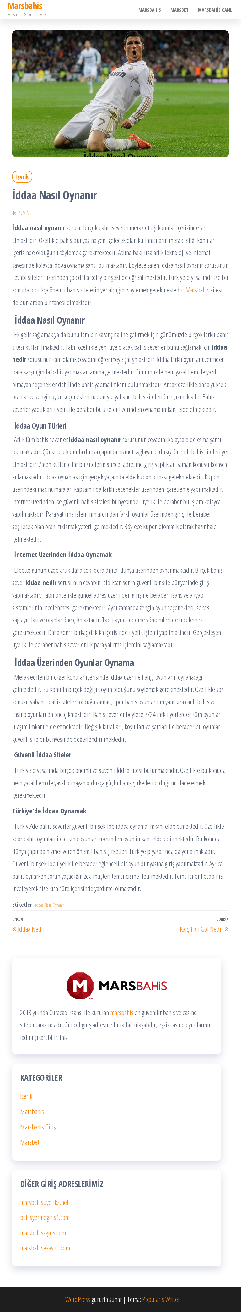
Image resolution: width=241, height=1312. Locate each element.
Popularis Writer (161, 1299)
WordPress (77, 1299)
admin (24, 213)
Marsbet (179, 10)
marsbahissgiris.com (43, 1232)
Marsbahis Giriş (38, 1126)
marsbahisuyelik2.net (44, 1202)
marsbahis (121, 1012)
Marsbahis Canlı (215, 10)
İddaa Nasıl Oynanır (49, 905)
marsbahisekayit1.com (45, 1247)
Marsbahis (149, 10)
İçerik (22, 176)
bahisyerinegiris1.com (45, 1217)
